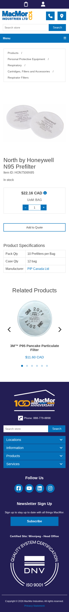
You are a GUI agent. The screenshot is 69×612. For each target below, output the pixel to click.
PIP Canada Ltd (38, 268)
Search (57, 27)
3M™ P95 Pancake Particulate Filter (34, 348)
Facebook (18, 488)
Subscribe (34, 521)
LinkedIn (39, 488)
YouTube (29, 488)
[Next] (59, 329)
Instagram (50, 488)
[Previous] (9, 329)
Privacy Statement (34, 605)
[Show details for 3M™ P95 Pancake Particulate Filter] (34, 320)
